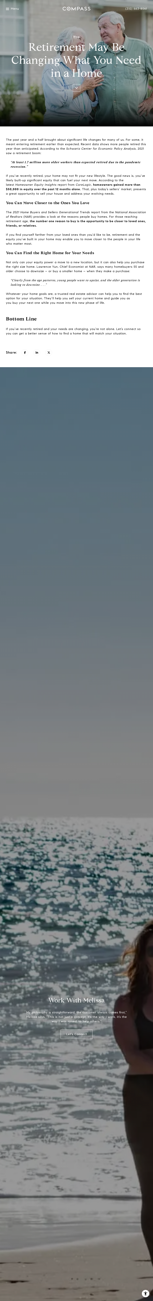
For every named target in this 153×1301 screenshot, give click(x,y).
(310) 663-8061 (136, 8)
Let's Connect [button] (76, 1034)
